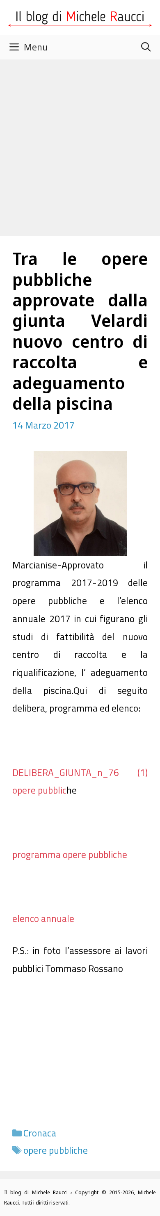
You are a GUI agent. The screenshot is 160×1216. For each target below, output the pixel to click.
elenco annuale (43, 918)
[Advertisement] (80, 144)
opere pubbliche (55, 1150)
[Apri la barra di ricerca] (145, 47)
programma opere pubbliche (69, 854)
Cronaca (39, 1133)
